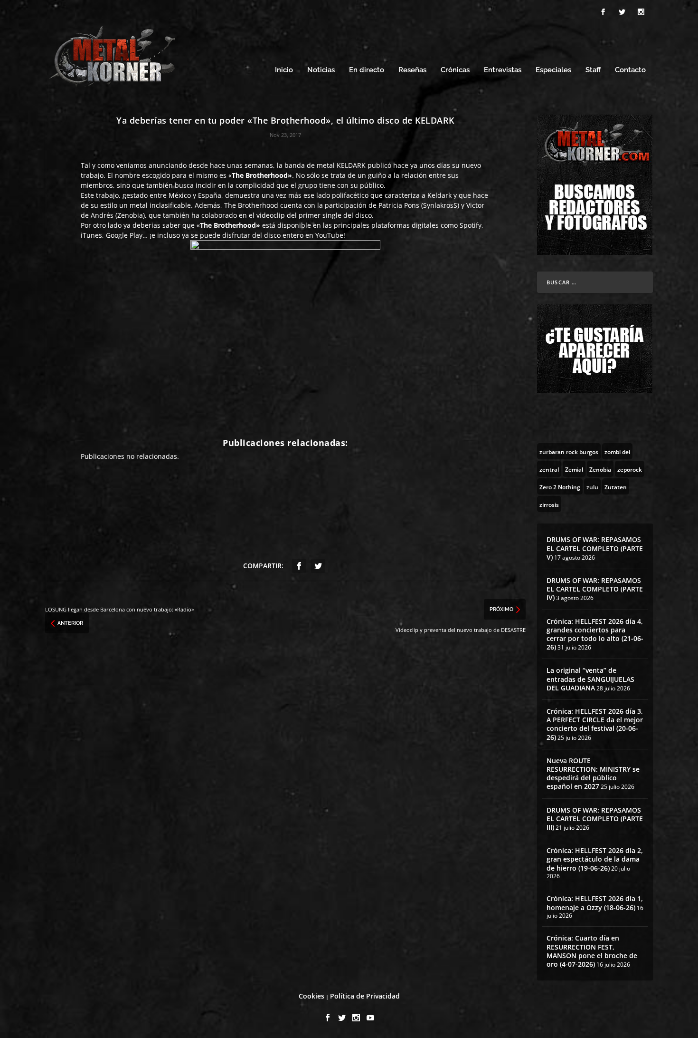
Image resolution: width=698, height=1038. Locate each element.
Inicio (284, 70)
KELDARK (351, 165)
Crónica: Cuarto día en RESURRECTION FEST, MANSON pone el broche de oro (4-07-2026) (592, 951)
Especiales (553, 70)
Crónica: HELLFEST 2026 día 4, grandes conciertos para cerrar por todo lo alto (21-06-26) (595, 634)
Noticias (321, 70)
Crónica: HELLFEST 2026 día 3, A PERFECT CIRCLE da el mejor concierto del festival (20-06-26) (595, 724)
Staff (593, 70)
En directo (366, 70)
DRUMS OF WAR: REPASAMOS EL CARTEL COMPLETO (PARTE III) (595, 818)
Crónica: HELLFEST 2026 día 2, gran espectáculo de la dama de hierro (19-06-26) (595, 859)
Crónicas (455, 70)
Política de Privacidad (365, 995)
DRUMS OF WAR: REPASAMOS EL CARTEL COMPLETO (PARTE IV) (595, 589)
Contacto (630, 70)
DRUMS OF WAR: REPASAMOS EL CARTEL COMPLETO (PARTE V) (595, 548)
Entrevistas (502, 70)
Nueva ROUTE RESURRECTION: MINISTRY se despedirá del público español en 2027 (593, 773)
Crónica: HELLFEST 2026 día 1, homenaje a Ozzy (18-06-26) (595, 903)
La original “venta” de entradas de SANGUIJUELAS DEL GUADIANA (590, 679)
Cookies (311, 995)
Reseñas (412, 70)
